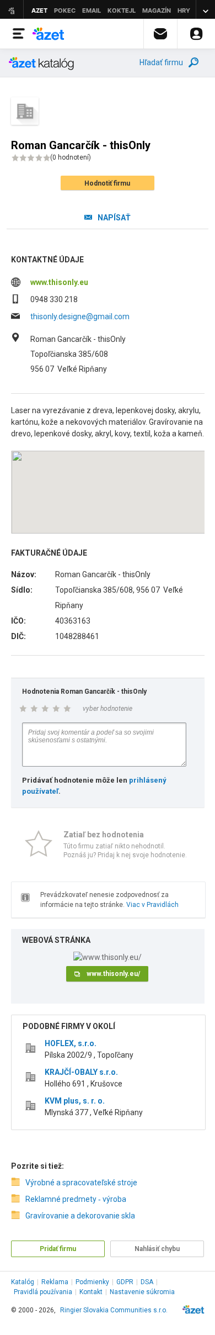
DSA (147, 1282)
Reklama (54, 1282)
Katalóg (22, 1282)
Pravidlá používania (43, 1292)
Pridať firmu (58, 1249)
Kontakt (91, 1292)
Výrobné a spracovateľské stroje (81, 1182)
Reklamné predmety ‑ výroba (75, 1199)
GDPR (124, 1282)
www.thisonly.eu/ (113, 974)
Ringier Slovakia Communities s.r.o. (114, 1310)
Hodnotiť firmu (107, 183)
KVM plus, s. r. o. (75, 1100)
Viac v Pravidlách (152, 905)
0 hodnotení (70, 157)
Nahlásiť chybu (157, 1249)
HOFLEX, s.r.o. (70, 1043)
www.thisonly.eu (59, 282)
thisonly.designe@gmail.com (80, 316)
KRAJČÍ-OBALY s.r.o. (81, 1072)
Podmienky (92, 1282)
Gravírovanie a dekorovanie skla (80, 1215)
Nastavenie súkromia (142, 1292)
